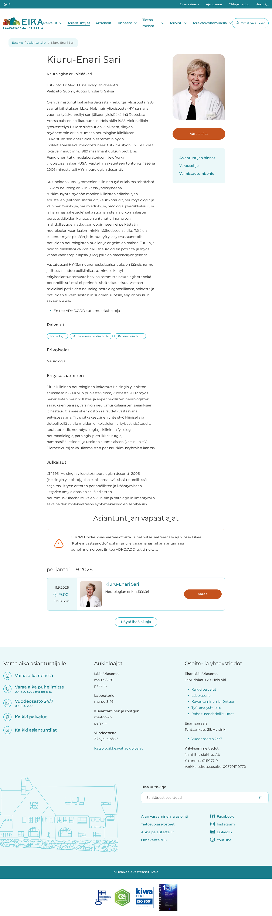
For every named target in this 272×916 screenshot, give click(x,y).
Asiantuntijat (79, 23)
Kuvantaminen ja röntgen (213, 702)
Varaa (203, 594)
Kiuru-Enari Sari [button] (122, 584)
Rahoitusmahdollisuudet (212, 714)
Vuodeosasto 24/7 (206, 739)
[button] (7, 4)
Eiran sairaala (189, 4)
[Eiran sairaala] (23, 23)
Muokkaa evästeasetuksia (136, 872)
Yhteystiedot (239, 4)
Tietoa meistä (148, 23)
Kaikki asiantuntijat (33, 730)
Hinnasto (124, 23)
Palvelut (50, 23)
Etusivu (17, 43)
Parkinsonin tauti (130, 336)
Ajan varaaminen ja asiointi (164, 816)
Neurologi (57, 336)
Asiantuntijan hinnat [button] (197, 158)
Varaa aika (199, 134)
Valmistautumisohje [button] (196, 174)
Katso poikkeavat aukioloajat (118, 748)
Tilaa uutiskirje (153, 787)
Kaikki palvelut (28, 716)
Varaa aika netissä (31, 675)
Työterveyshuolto (206, 708)
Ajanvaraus (214, 4)
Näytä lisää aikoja (136, 622)
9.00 (62, 594)
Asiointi (176, 23)
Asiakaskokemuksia (210, 23)
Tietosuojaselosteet (158, 824)
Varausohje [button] (189, 166)
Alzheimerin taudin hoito (91, 336)
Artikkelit (103, 23)
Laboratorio (201, 696)
